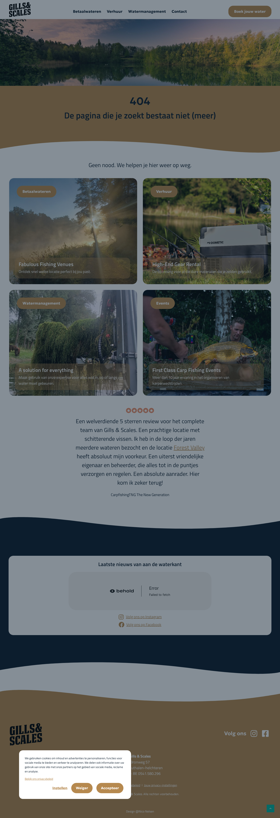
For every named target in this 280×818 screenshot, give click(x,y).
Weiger (82, 788)
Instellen (59, 788)
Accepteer (110, 788)
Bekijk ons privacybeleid (39, 779)
